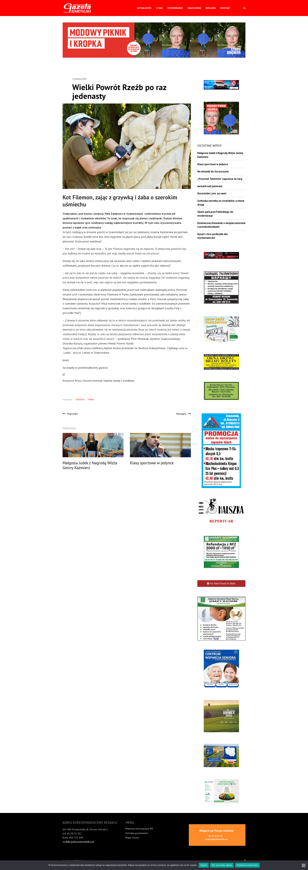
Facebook (80, 399)
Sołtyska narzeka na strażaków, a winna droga (220, 202)
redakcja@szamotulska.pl (78, 815)
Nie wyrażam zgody (222, 865)
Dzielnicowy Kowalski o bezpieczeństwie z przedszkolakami (221, 225)
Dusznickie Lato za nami (211, 193)
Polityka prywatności (137, 807)
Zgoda (203, 865)
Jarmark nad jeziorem (209, 186)
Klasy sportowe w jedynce (212, 164)
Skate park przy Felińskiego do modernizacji (215, 213)
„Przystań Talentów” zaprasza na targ (219, 179)
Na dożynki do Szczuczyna (213, 171)
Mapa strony (132, 811)
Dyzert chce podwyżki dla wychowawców (212, 236)
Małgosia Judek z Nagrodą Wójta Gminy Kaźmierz (220, 155)
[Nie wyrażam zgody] (304, 865)
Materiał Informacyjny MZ (139, 802)
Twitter (91, 399)
